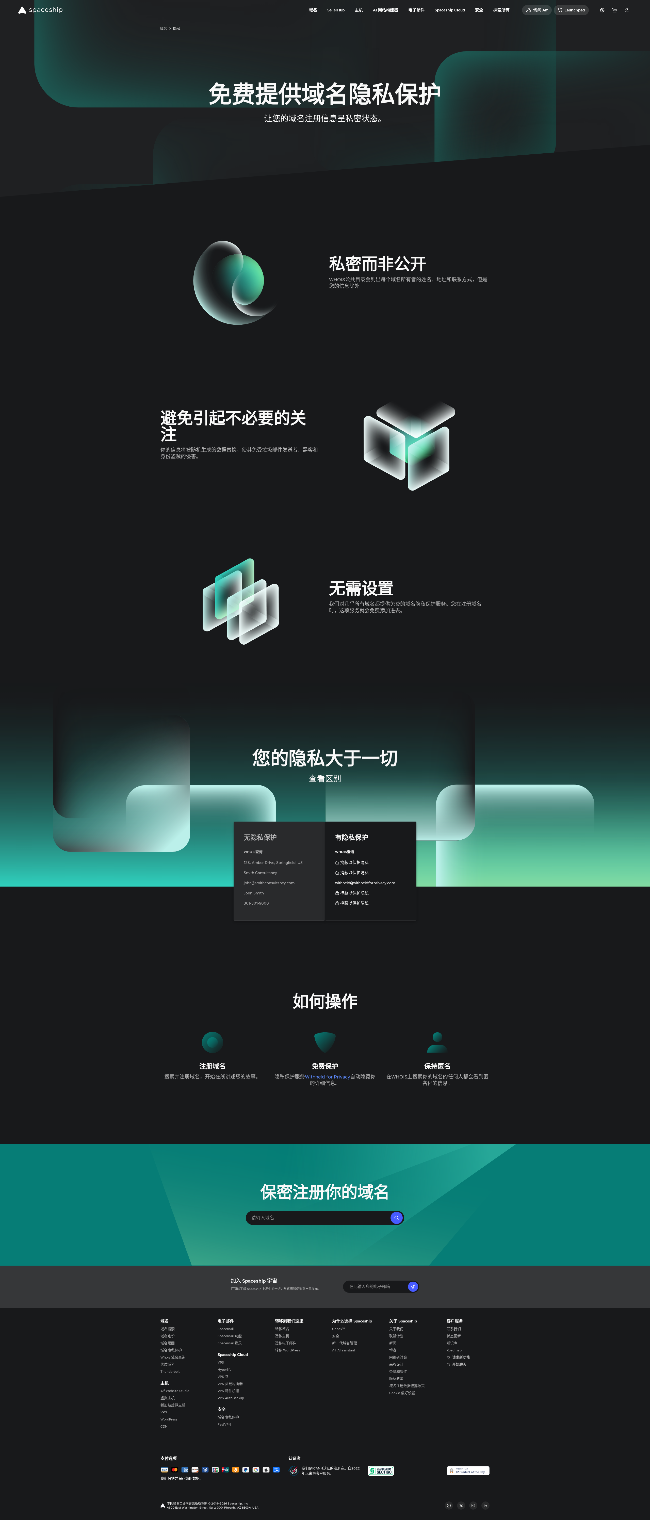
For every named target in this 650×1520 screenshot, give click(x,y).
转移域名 (282, 1328)
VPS (163, 1412)
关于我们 (396, 1328)
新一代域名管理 (344, 1343)
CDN (164, 1426)
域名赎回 (167, 1343)
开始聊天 (459, 1364)
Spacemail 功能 (230, 1335)
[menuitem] (181, 1328)
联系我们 (454, 1328)
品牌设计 (396, 1364)
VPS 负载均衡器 (230, 1383)
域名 (163, 28)
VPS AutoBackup (231, 1397)
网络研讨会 (398, 1357)
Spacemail (226, 1328)
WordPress (168, 1419)
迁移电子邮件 (285, 1343)
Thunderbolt (170, 1371)
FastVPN (224, 1424)
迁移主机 (282, 1335)
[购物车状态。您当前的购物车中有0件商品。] (614, 10)
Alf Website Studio (174, 1390)
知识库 (452, 1343)
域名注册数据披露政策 (407, 1385)
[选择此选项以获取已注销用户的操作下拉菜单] (627, 10)
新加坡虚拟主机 (172, 1405)
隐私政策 (396, 1378)
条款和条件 (398, 1371)
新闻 (392, 1343)
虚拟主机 (167, 1397)
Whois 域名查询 (172, 1357)
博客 (392, 1350)
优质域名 (167, 1364)
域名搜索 (167, 1328)
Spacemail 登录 (230, 1343)
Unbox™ (338, 1328)
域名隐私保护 (171, 1350)
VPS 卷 (223, 1376)
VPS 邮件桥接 (228, 1390)
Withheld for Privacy (327, 1077)
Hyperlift (224, 1369)
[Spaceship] (40, 10)
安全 (335, 1335)
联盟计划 (396, 1335)
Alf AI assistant (343, 1350)
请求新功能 (461, 1357)
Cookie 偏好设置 (402, 1392)
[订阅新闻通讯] (413, 1287)
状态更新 (454, 1335)
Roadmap (454, 1350)
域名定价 (167, 1335)
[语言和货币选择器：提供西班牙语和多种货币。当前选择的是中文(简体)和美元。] (602, 10)
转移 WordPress (287, 1350)
